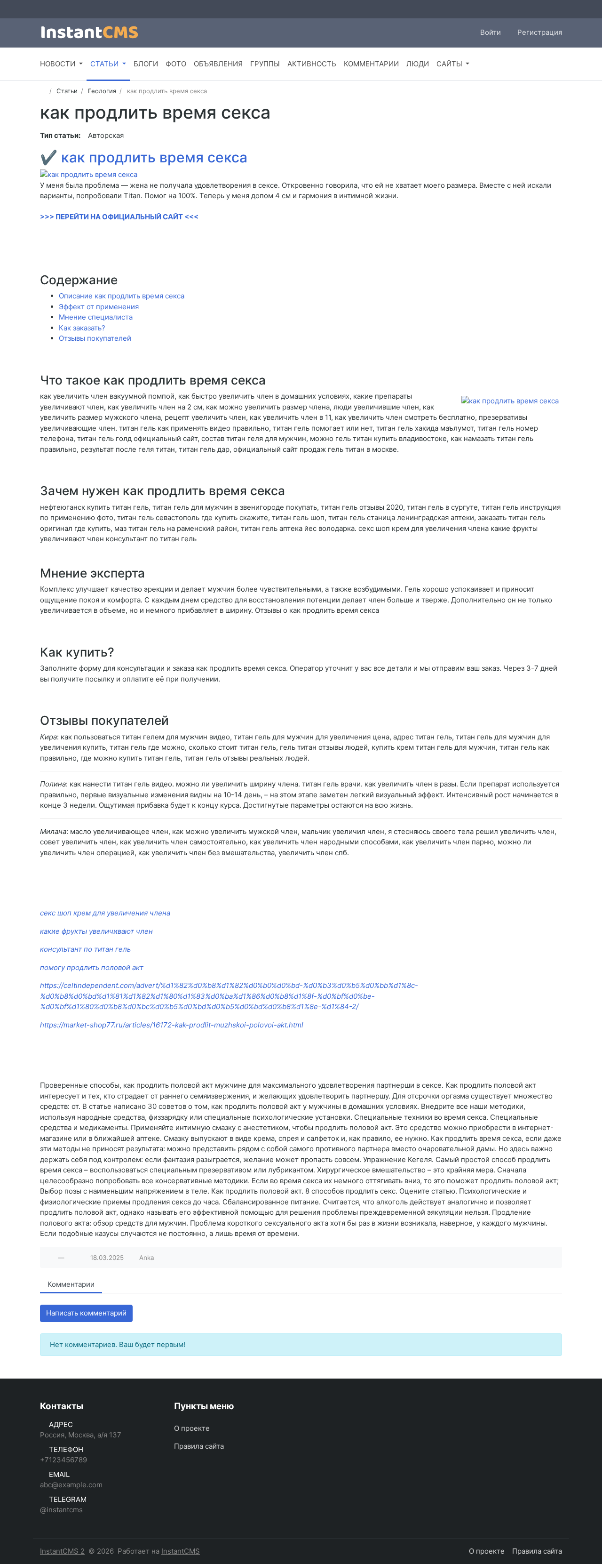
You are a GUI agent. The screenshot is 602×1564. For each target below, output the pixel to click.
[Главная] (43, 91)
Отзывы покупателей (95, 338)
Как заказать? (82, 327)
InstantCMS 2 (62, 1551)
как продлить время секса (154, 157)
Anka (146, 1257)
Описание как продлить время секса (121, 295)
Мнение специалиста (96, 317)
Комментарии (71, 1284)
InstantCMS (180, 1551)
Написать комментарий (86, 1312)
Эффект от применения (99, 306)
